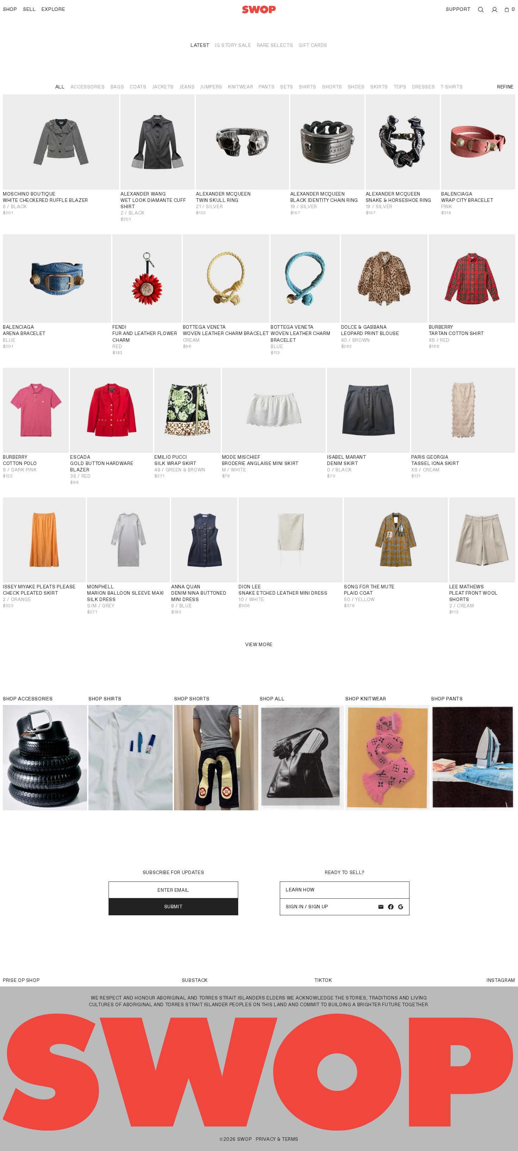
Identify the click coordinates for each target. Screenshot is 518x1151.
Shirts (307, 86)
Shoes (356, 86)
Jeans (187, 86)
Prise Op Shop (21, 980)
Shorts (332, 86)
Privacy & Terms (277, 1139)
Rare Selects (275, 45)
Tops (400, 86)
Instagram (501, 980)
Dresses (423, 86)
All (60, 86)
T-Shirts (451, 86)
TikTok (323, 980)
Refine (505, 86)
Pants (267, 86)
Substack (195, 980)
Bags (117, 86)
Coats (138, 86)
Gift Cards (312, 45)
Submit (173, 906)
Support (458, 9)
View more (259, 644)
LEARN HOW (300, 889)
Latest (200, 45)
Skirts (379, 86)
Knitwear (240, 86)
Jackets (163, 86)
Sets (286, 86)
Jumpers (211, 86)
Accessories (87, 86)
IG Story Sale (233, 45)
